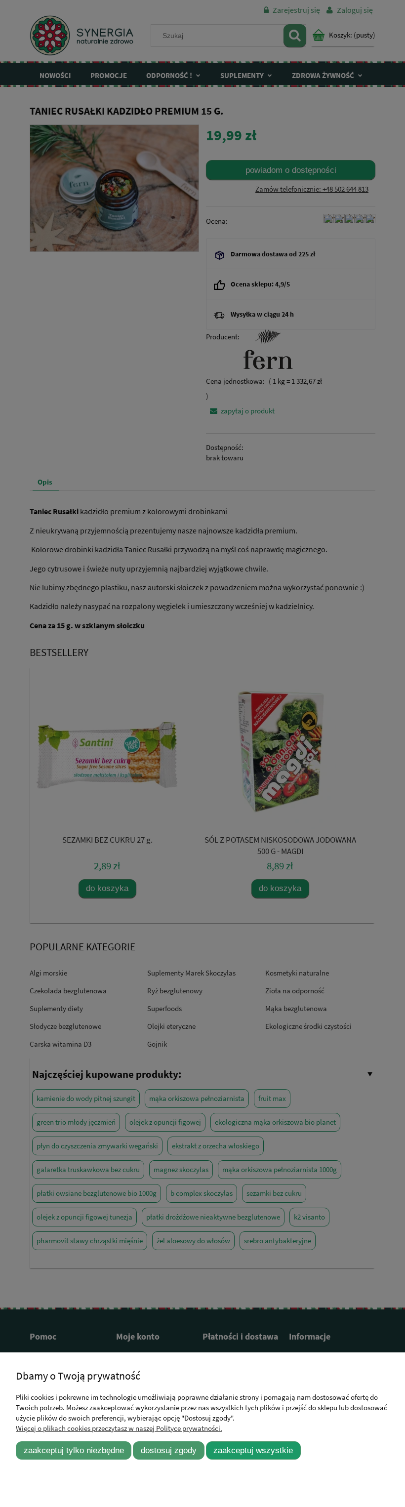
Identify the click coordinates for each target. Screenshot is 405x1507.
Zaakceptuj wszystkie (253, 1450)
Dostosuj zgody (169, 1450)
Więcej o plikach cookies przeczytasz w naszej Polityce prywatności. (119, 1428)
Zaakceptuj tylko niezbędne (74, 1450)
